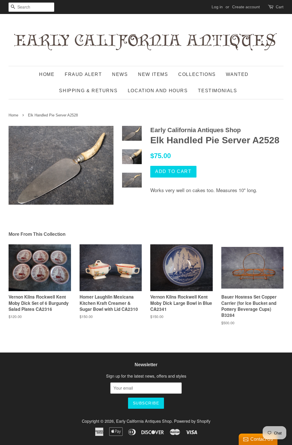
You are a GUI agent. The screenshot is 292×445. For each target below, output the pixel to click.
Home (46, 74)
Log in (217, 7)
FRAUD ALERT (83, 74)
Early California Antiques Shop (144, 421)
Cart (279, 7)
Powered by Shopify (192, 421)
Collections (197, 74)
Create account (246, 7)
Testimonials (217, 90)
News (120, 74)
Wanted (237, 74)
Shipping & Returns (88, 90)
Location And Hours (158, 90)
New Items (153, 74)
